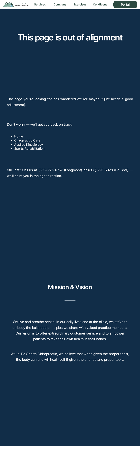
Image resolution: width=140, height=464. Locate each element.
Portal (125, 4)
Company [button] (60, 4)
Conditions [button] (100, 4)
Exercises (79, 4)
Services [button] (40, 4)
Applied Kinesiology (28, 144)
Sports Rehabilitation (29, 148)
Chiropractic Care (27, 140)
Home (18, 136)
